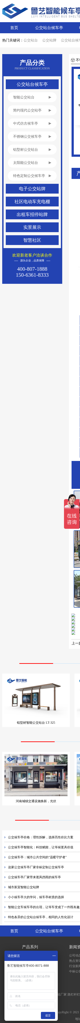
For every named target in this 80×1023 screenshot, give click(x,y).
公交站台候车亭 (49, 27)
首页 (14, 27)
